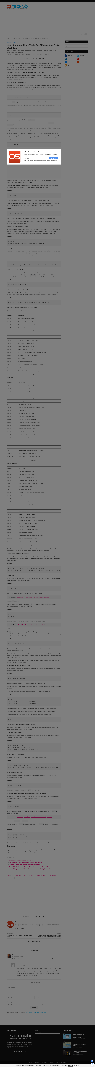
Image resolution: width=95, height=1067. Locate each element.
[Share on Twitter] (36, 58)
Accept (70, 1065)
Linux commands (52, 875)
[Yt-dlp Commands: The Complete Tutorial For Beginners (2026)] (67, 1036)
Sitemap (51, 1062)
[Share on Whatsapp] (40, 58)
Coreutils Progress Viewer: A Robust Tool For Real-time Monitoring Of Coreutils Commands (33, 869)
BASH (9, 875)
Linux (25, 1)
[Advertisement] (47, 21)
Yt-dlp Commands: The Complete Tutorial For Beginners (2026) (78, 1036)
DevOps (42, 33)
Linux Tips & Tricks (16, 38)
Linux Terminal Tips (19, 877)
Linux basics (30, 875)
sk (11, 54)
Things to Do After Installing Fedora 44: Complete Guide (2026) (79, 1044)
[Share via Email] (43, 58)
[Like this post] (33, 58)
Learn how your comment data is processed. (35, 1012)
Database (36, 33)
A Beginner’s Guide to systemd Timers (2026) (80, 1052)
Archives (37, 1030)
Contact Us (38, 1)
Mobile (47, 33)
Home (8, 1)
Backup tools (16, 33)
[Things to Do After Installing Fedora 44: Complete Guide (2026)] (67, 1045)
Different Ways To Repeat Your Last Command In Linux (32, 625)
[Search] (81, 34)
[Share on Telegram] (42, 58)
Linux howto (10, 877)
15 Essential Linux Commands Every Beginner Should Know (24, 864)
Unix (29, 1)
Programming (54, 33)
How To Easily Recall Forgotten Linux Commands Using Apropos (34, 817)
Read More (76, 1065)
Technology (19, 1)
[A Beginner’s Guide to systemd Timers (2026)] (67, 1053)
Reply (60, 954)
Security (62, 33)
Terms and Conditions (60, 1062)
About (43, 1)
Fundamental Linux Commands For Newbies (21, 860)
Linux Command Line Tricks (41, 875)
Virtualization (69, 33)
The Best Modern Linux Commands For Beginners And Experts (25, 862)
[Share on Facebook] (35, 916)
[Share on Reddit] (39, 58)
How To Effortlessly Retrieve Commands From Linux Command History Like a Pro (30, 866)
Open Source (13, 1)
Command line (18, 875)
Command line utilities (26, 33)
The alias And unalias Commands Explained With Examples (33, 597)
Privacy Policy (44, 1062)
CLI (12, 875)
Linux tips (27, 877)
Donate (32, 1)
